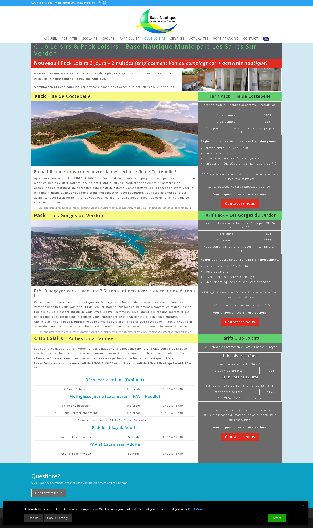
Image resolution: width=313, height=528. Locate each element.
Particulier (129, 39)
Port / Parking (226, 39)
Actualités (198, 39)
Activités (70, 39)
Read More (195, 509)
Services (177, 39)
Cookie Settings (58, 518)
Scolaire (89, 39)
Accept (276, 518)
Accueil (50, 39)
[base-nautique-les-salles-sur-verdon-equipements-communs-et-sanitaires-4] (231, 79)
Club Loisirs (155, 39)
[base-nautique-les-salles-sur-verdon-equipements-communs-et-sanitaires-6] (265, 79)
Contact (250, 39)
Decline (34, 518)
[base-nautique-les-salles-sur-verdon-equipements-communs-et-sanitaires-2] (198, 79)
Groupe (108, 39)
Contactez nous (240, 203)
